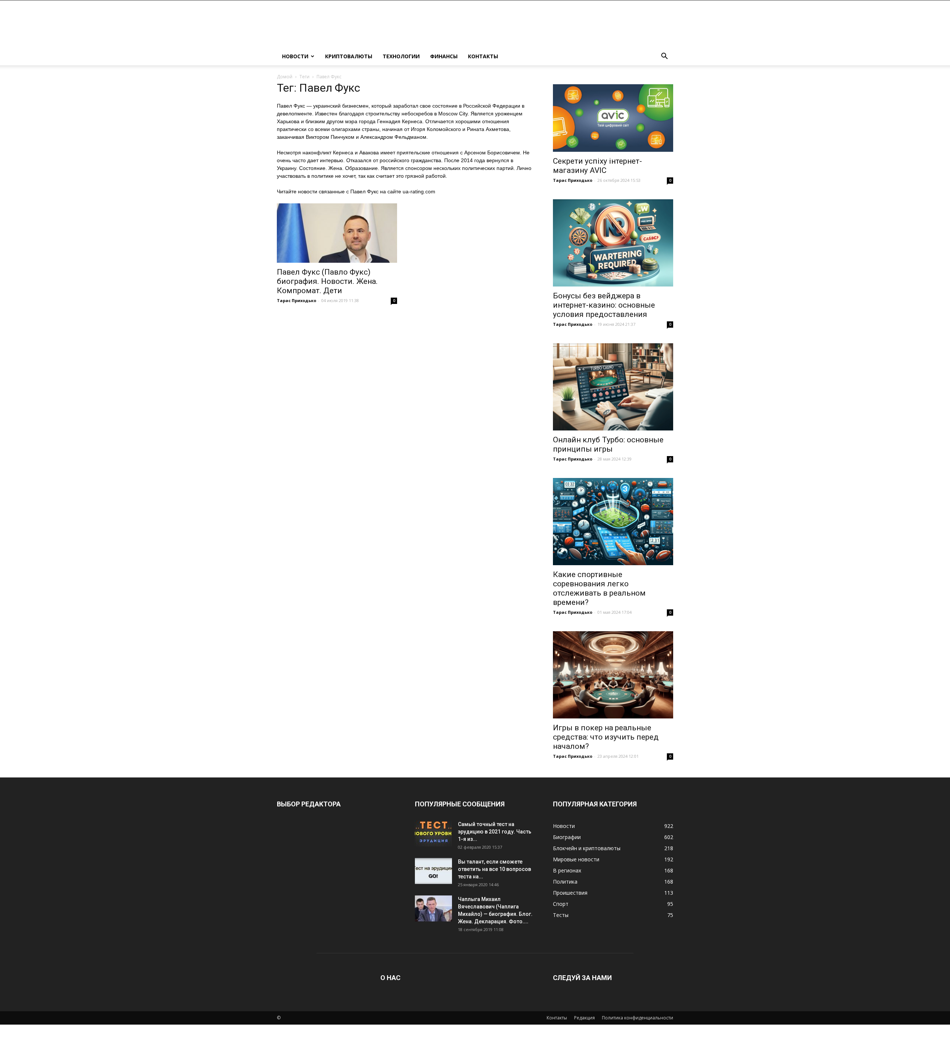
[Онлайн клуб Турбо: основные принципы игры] (613, 386)
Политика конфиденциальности (637, 1018)
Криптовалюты (348, 56)
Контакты (483, 56)
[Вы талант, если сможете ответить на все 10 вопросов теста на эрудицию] (433, 871)
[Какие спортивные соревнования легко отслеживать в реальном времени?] (613, 521)
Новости (295, 56)
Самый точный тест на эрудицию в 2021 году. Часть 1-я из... (494, 831)
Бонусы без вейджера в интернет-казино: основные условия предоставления (604, 305)
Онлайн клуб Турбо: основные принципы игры (608, 444)
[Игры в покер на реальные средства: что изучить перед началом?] (613, 674)
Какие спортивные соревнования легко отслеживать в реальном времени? (599, 588)
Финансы (444, 56)
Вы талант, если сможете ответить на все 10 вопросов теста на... (494, 869)
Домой (284, 76)
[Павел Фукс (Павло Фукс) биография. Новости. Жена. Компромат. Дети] (337, 233)
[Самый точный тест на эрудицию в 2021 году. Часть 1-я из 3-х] (433, 833)
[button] (664, 56)
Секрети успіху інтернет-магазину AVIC (597, 166)
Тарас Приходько (296, 300)
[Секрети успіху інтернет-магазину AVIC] (613, 118)
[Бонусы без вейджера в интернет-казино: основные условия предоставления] (613, 242)
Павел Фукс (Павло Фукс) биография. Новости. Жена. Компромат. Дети (327, 281)
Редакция (584, 1018)
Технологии (401, 56)
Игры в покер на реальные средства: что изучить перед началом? (606, 737)
